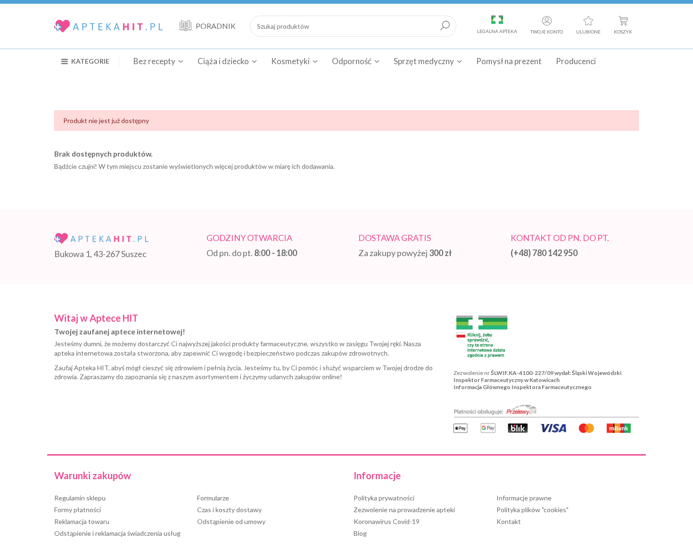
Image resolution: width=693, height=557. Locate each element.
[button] (90, 61)
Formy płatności (77, 510)
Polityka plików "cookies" (532, 510)
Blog (360, 533)
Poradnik (216, 25)
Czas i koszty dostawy (229, 510)
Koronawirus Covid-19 (387, 521)
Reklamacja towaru (81, 521)
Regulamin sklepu (80, 498)
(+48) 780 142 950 (544, 253)
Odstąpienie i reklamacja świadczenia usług (117, 533)
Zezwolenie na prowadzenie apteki (404, 510)
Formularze (213, 498)
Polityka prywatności (384, 498)
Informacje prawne (524, 498)
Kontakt (508, 521)
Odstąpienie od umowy (231, 521)
